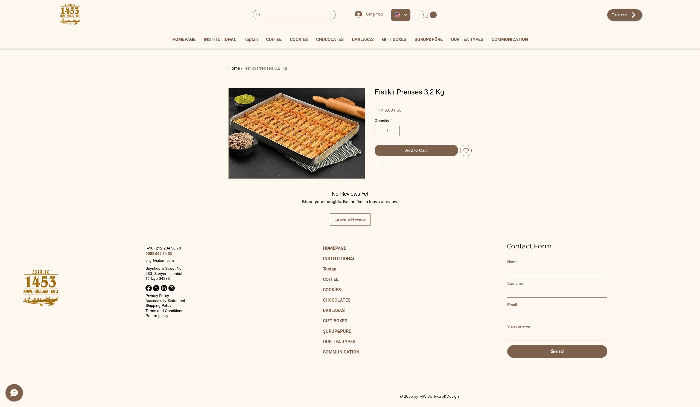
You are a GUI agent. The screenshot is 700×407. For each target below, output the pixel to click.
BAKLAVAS (334, 310)
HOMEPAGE (334, 248)
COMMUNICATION (341, 352)
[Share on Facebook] (378, 165)
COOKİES (332, 289)
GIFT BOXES (335, 320)
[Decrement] (378, 131)
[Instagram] (171, 288)
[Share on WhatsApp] (388, 165)
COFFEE (331, 279)
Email (512, 304)
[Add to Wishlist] (466, 150)
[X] (156, 288)
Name (512, 262)
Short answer (518, 326)
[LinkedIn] (164, 288)
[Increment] (395, 131)
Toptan (329, 269)
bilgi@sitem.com (159, 260)
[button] (430, 14)
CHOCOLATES (337, 300)
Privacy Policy (157, 295)
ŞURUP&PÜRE (337, 331)
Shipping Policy (158, 305)
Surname (515, 283)
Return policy (156, 315)
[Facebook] (148, 288)
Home (234, 68)
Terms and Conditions (164, 310)
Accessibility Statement (165, 300)
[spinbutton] (387, 131)
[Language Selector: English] (400, 15)
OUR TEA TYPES (339, 341)
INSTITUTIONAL (339, 258)
